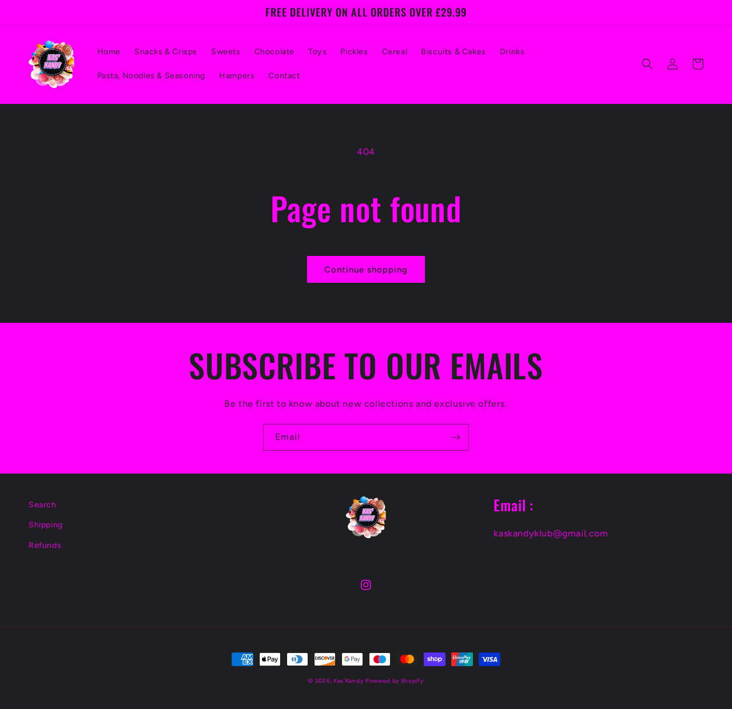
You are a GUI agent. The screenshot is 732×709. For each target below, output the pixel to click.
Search (43, 505)
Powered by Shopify (394, 680)
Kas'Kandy (348, 680)
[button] (647, 64)
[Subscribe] (455, 437)
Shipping (46, 525)
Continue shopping (366, 270)
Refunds (45, 545)
